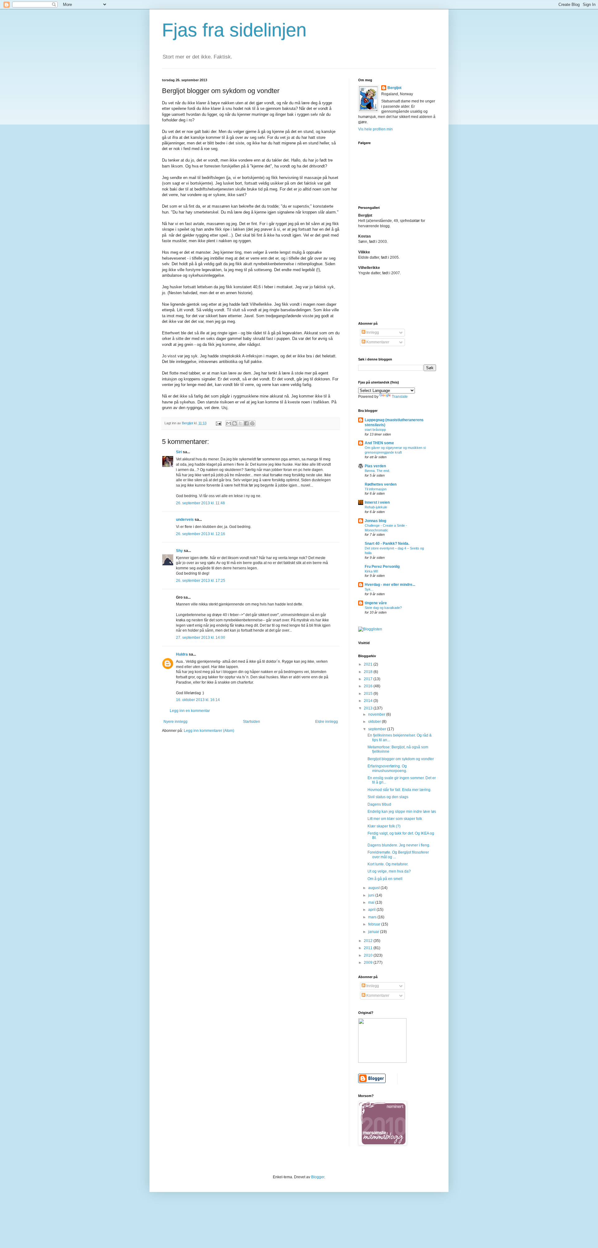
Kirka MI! (371, 571)
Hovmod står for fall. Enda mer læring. (399, 790)
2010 (368, 955)
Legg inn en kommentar (190, 711)
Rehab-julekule (376, 507)
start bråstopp (375, 429)
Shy (179, 551)
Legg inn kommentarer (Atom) (209, 730)
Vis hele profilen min (375, 129)
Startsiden (251, 721)
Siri (179, 452)
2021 (368, 664)
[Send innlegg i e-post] (218, 423)
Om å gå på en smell (385, 879)
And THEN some (379, 443)
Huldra (182, 654)
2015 (368, 693)
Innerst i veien (377, 502)
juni (371, 895)
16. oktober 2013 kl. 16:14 (198, 700)
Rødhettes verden (380, 484)
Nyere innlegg (175, 721)
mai (371, 902)
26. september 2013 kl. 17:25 (200, 580)
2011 (368, 948)
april (372, 909)
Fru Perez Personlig (382, 566)
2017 (368, 679)
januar (374, 932)
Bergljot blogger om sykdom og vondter (401, 759)
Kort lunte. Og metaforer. (388, 864)
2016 (368, 686)
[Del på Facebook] (246, 423)
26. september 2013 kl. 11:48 (200, 503)
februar (374, 924)
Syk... (369, 589)
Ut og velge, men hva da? (389, 871)
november (377, 714)
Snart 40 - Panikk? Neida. (387, 543)
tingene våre (376, 603)
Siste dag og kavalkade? (383, 608)
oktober (375, 721)
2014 (368, 701)
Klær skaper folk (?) (384, 826)
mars (372, 917)
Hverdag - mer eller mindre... (390, 584)
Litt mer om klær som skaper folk (395, 819)
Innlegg (372, 332)
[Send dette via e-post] (228, 423)
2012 (368, 941)
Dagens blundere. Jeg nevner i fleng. (399, 845)
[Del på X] (240, 423)
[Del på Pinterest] (252, 423)
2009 (368, 962)
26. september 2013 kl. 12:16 (200, 534)
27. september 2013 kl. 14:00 (200, 637)
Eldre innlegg (326, 721)
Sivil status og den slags (388, 797)
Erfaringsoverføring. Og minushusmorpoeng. (387, 768)
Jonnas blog (375, 521)
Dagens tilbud (379, 804)
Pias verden (375, 466)
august (374, 888)
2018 (368, 672)
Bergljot (394, 88)
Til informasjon (376, 489)
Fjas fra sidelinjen (234, 30)
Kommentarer (377, 342)
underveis (185, 519)
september (377, 729)
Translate (400, 396)
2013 (368, 708)
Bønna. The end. (377, 471)
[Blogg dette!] (234, 423)
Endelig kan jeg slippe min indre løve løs (402, 811)
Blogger (317, 1177)
